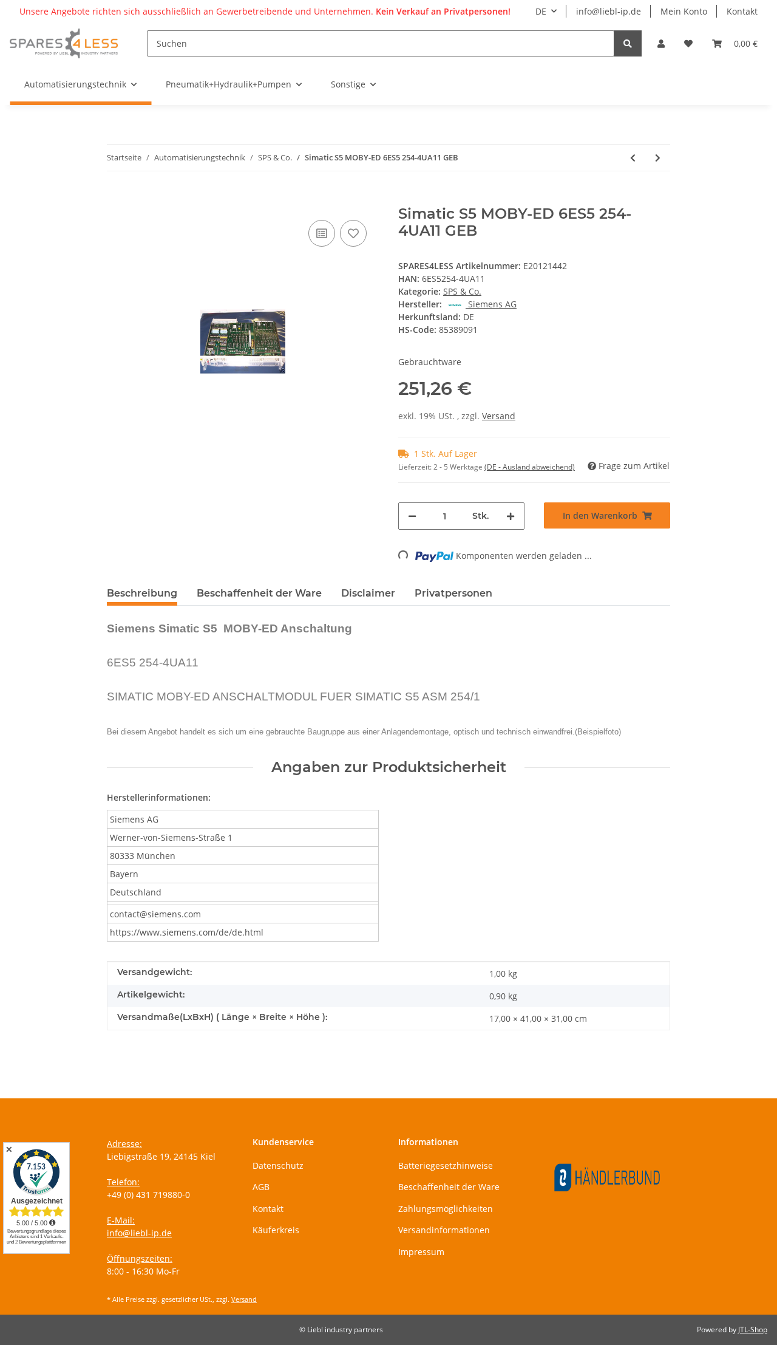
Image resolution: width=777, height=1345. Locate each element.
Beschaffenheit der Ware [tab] (259, 593)
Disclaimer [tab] (368, 593)
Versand (498, 416)
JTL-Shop (752, 1329)
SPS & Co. (462, 291)
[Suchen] (628, 43)
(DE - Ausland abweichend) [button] (529, 467)
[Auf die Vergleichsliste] (321, 233)
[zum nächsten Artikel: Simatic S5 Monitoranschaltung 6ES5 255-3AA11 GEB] (657, 158)
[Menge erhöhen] (510, 516)
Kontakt (742, 11)
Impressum (421, 1252)
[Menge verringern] (412, 516)
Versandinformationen (444, 1230)
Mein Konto (683, 11)
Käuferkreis (276, 1230)
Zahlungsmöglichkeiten (445, 1208)
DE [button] (540, 11)
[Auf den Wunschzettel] (353, 233)
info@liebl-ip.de (608, 11)
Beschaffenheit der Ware (449, 1187)
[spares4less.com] (64, 43)
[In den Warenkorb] (116, 198)
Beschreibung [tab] (142, 593)
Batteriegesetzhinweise (445, 1165)
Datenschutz (278, 1165)
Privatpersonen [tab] (453, 593)
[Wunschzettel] (688, 43)
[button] (661, 43)
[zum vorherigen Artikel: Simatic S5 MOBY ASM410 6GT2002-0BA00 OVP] (632, 158)
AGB (261, 1187)
